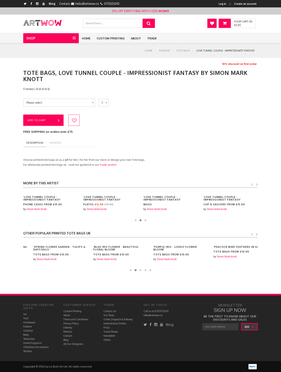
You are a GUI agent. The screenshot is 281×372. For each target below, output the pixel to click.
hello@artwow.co (87, 3)
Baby (26, 334)
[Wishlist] (212, 23)
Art (25, 314)
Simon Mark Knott (36, 209)
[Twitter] (25, 3)
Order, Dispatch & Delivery (118, 319)
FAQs (106, 327)
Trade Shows (110, 331)
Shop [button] (30, 38)
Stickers (27, 351)
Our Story (108, 315)
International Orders (114, 323)
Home (86, 38)
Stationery (29, 338)
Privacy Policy (71, 323)
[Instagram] (37, 3)
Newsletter (109, 335)
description (34, 142)
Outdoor (28, 330)
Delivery (67, 327)
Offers (106, 339)
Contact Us (109, 311)
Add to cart (36, 120)
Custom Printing (111, 38)
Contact (67, 335)
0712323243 (111, 3)
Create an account (245, 3)
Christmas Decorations (36, 347)
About (136, 38)
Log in (222, 3)
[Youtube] (43, 3)
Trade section (108, 164)
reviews (55, 142)
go (247, 326)
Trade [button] (152, 38)
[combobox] (59, 103)
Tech (25, 318)
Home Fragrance (32, 342)
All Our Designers (73, 344)
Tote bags (183, 50)
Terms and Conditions (75, 319)
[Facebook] (31, 3)
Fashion (164, 50)
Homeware (29, 322)
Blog (52, 3)
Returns (67, 331)
